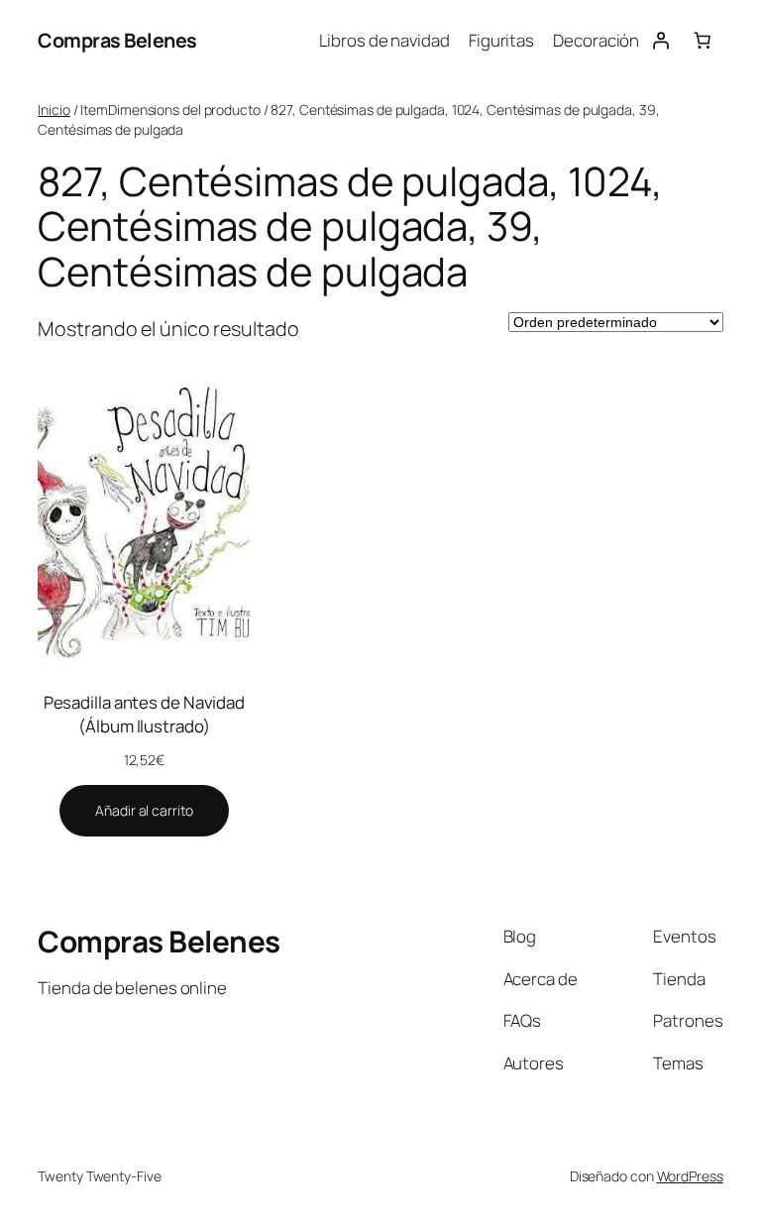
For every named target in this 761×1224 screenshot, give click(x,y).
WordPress (690, 1176)
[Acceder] (660, 40)
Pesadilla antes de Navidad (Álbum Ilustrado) (144, 714)
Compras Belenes (117, 40)
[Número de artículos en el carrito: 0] (701, 40)
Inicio (53, 109)
